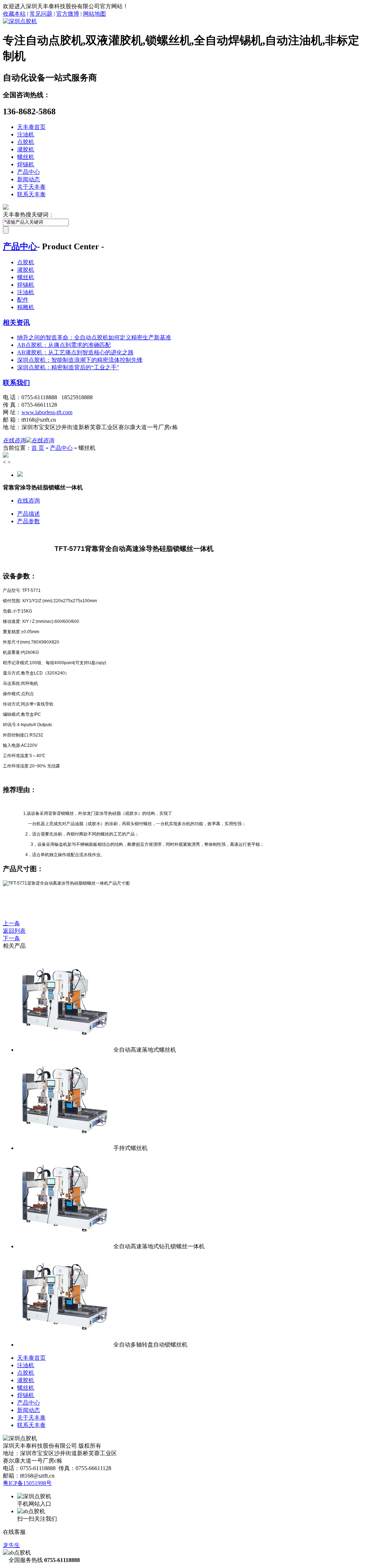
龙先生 (11, 1545)
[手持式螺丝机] (65, 1148)
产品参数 (28, 521)
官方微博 (67, 14)
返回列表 (14, 931)
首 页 (37, 448)
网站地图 (94, 14)
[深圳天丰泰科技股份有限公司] (20, 21)
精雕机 (25, 307)
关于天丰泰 (31, 187)
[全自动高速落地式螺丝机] (65, 1050)
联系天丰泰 (31, 194)
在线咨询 (28, 501)
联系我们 (16, 382)
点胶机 (25, 142)
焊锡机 (25, 164)
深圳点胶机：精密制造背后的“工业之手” (68, 367)
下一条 (11, 938)
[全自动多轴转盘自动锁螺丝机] (65, 1345)
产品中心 (28, 172)
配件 (23, 300)
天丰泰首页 (31, 127)
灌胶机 (25, 149)
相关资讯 (16, 322)
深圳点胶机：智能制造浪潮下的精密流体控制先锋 (80, 360)
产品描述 (28, 514)
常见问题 (41, 14)
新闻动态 (28, 179)
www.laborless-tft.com (46, 412)
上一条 (11, 923)
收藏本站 (14, 14)
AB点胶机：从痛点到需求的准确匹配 (64, 345)
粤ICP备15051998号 (27, 1483)
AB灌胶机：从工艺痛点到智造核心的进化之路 (75, 352)
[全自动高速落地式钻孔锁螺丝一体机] (65, 1246)
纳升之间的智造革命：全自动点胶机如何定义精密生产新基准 (94, 337)
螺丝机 (25, 157)
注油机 (25, 134)
